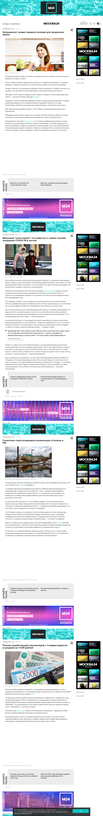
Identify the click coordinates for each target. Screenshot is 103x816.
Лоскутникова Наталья (18, 391)
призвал (59, 523)
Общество (18, 29)
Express (36, 97)
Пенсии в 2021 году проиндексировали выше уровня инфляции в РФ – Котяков (55, 776)
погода (13, 601)
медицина (7, 396)
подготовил (21, 711)
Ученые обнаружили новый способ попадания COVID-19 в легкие (23, 378)
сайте (21, 485)
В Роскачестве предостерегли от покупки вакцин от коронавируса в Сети (54, 379)
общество (7, 193)
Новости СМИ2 (6, 220)
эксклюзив (20, 396)
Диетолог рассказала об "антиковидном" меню (19, 184)
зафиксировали (49, 291)
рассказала (29, 121)
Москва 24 (51, 23)
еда (12, 193)
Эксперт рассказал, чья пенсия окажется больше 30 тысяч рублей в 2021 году (24, 776)
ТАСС (33, 694)
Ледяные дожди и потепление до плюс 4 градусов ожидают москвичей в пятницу (24, 590)
